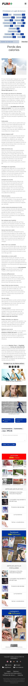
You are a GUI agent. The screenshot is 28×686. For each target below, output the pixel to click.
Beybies (11, 345)
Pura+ (15, 345)
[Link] (14, 469)
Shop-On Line (9, 356)
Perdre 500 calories (7, 90)
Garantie (20, 675)
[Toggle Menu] (25, 4)
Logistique (7, 667)
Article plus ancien (19, 420)
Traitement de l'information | (13, 673)
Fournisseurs (19, 667)
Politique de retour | (9, 675)
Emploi (18, 665)
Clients (9, 665)
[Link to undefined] (7, 661)
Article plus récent (7, 420)
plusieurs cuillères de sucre (9, 332)
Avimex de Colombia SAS (17, 347)
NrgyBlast (21, 345)
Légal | (9, 671)
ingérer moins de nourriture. (10, 316)
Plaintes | (16, 671)
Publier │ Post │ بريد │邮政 (9, 444)
